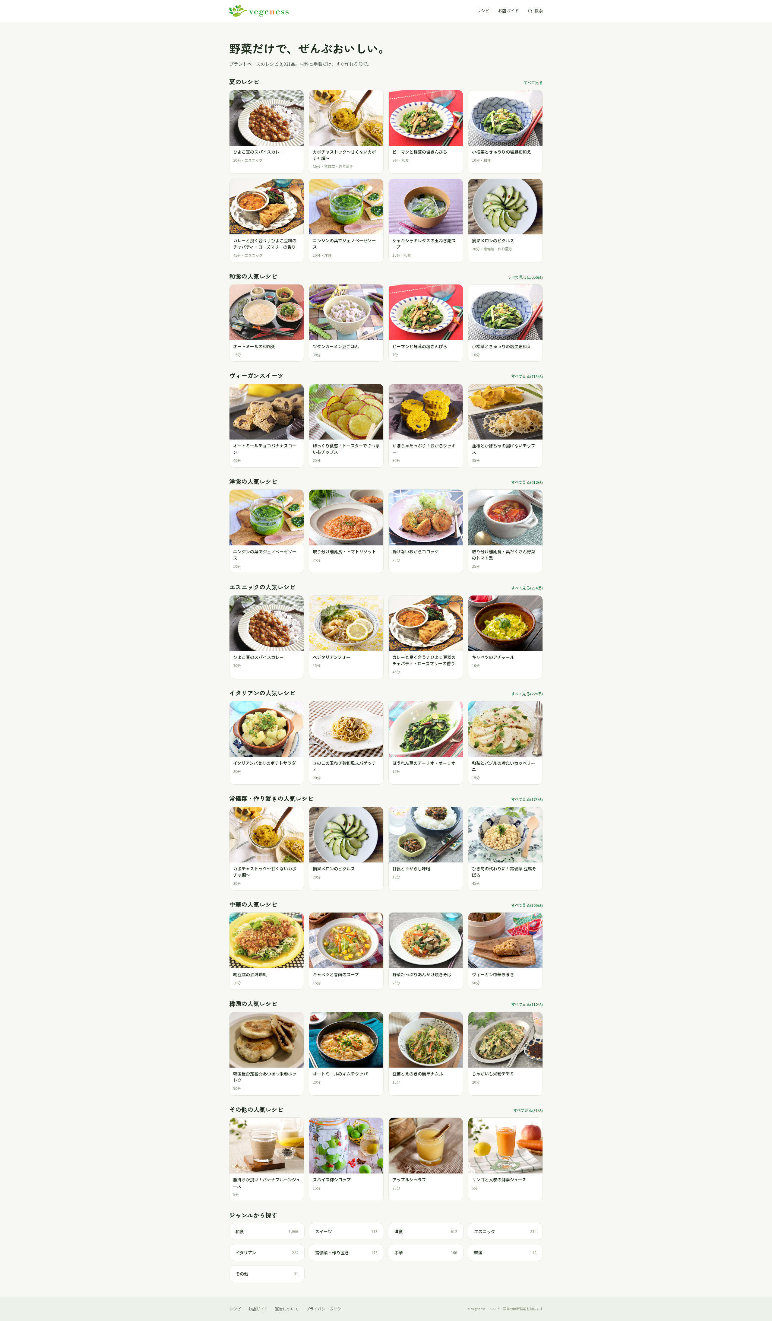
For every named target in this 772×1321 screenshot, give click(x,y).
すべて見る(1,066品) (525, 277)
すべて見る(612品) (527, 482)
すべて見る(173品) (527, 799)
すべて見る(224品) (527, 694)
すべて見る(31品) (528, 1110)
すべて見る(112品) (527, 1004)
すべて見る (533, 82)
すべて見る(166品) (527, 905)
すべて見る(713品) (527, 376)
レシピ (483, 11)
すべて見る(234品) (527, 588)
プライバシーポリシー (325, 1309)
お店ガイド (508, 11)
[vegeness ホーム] (259, 11)
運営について (287, 1309)
